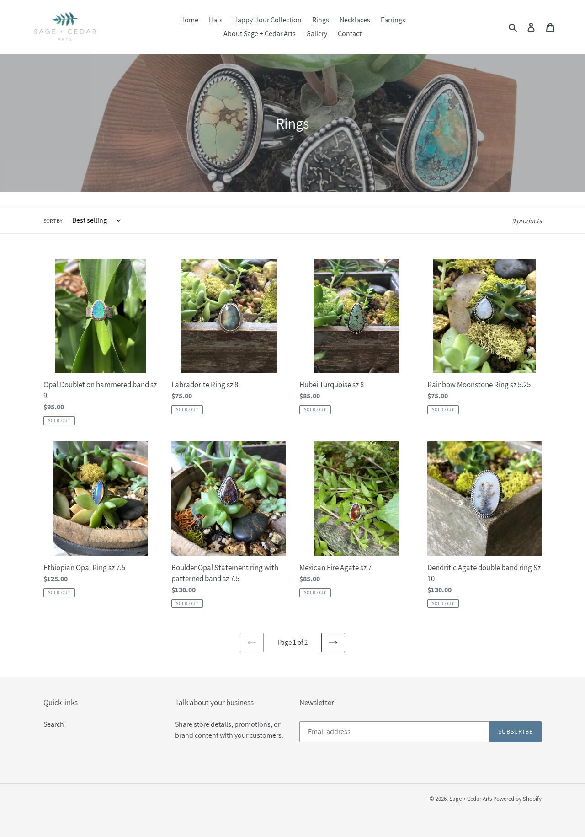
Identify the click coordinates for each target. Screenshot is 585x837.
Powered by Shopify (517, 799)
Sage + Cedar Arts (470, 799)
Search (53, 724)
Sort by (53, 220)
